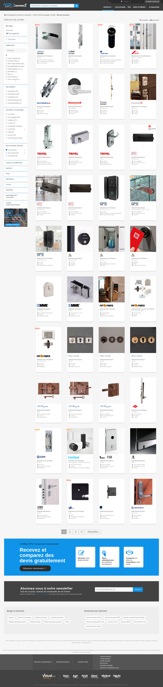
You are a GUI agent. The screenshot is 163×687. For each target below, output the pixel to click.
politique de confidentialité (42, 594)
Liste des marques (105, 656)
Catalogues (120, 7)
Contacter (48, 27)
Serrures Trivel (112, 622)
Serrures (11, 617)
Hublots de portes (35, 622)
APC (10, 74)
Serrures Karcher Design (93, 626)
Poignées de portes (41, 617)
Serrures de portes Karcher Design (134, 617)
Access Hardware (14, 58)
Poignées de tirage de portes (17, 622)
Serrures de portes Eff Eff (112, 617)
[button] (16, 45)
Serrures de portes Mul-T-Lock (95, 622)
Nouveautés (11, 39)
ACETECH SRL (13, 61)
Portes (67, 622)
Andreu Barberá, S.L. (15, 69)
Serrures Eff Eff (125, 622)
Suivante (93, 531)
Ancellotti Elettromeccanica (17, 66)
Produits (107, 7)
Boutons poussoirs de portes (53, 622)
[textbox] (52, 6)
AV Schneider (13, 77)
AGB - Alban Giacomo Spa (17, 64)
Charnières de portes (57, 617)
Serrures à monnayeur (24, 617)
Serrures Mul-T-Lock (140, 622)
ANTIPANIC (12, 72)
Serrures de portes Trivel (93, 617)
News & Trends (139, 7)
